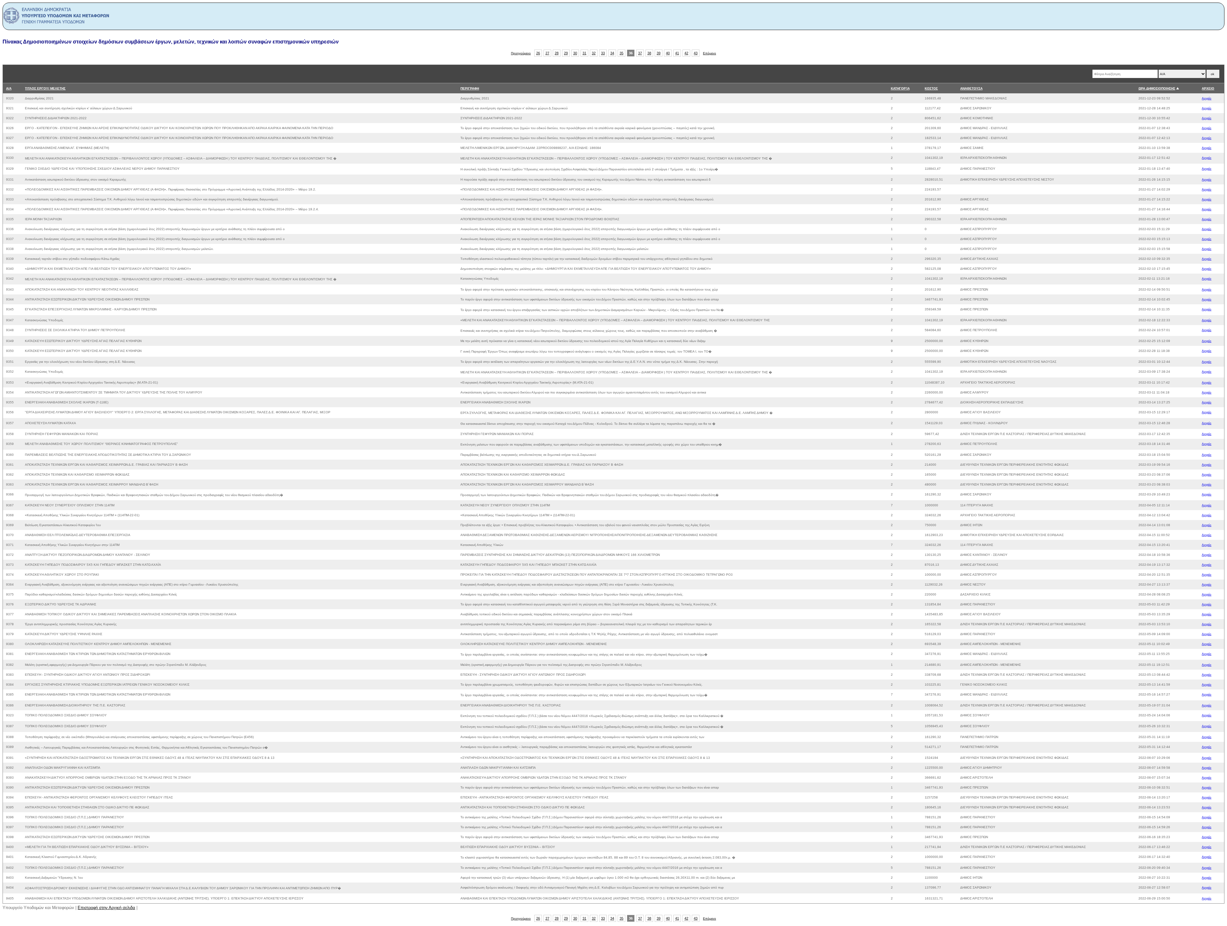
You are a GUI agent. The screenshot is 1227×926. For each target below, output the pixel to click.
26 (538, 53)
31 (584, 53)
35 (621, 53)
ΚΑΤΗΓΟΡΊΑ (900, 88)
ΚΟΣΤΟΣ (931, 88)
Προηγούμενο (521, 53)
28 (557, 53)
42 (686, 53)
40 (668, 53)
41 (677, 53)
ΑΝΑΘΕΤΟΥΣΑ (971, 88)
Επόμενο (709, 53)
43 (696, 53)
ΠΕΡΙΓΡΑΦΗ (469, 88)
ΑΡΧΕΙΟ (1208, 88)
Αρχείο (1206, 98)
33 (603, 53)
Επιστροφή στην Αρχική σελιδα (106, 907)
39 (658, 53)
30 (575, 53)
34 (612, 53)
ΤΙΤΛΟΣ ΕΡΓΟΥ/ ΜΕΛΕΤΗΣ (45, 88)
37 (640, 53)
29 (566, 53)
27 (547, 53)
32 (594, 53)
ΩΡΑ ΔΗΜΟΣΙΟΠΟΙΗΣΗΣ (1156, 88)
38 (649, 53)
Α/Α (9, 88)
